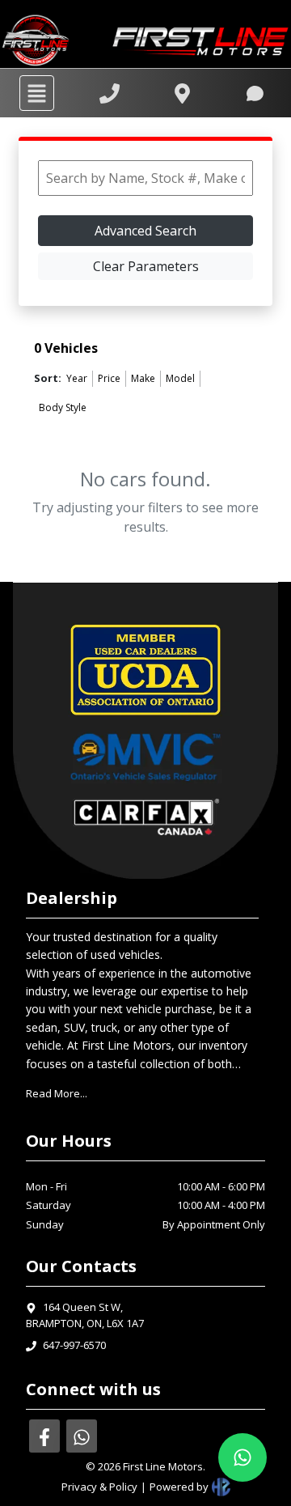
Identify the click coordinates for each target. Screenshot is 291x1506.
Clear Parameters (146, 266)
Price (109, 378)
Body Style (62, 407)
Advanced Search (145, 231)
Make (143, 378)
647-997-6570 (74, 1345)
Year (76, 378)
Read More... (56, 1093)
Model (180, 378)
